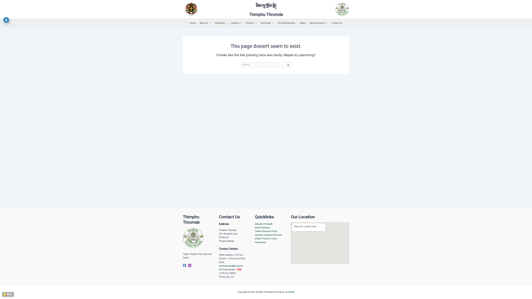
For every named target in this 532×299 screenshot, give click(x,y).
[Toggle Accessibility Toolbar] (6, 20)
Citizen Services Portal (266, 231)
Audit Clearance (262, 227)
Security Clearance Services (268, 235)
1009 (238, 269)
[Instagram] (189, 265)
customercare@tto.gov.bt (231, 266)
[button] (209, 23)
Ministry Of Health (264, 224)
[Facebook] (184, 265)
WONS (291, 292)
